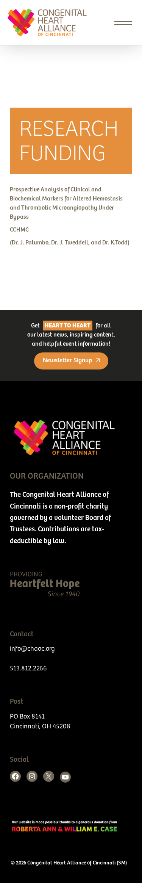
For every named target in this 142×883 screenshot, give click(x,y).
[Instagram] (32, 776)
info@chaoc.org (32, 649)
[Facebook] (15, 776)
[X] (48, 776)
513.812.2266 (28, 668)
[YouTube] (65, 777)
